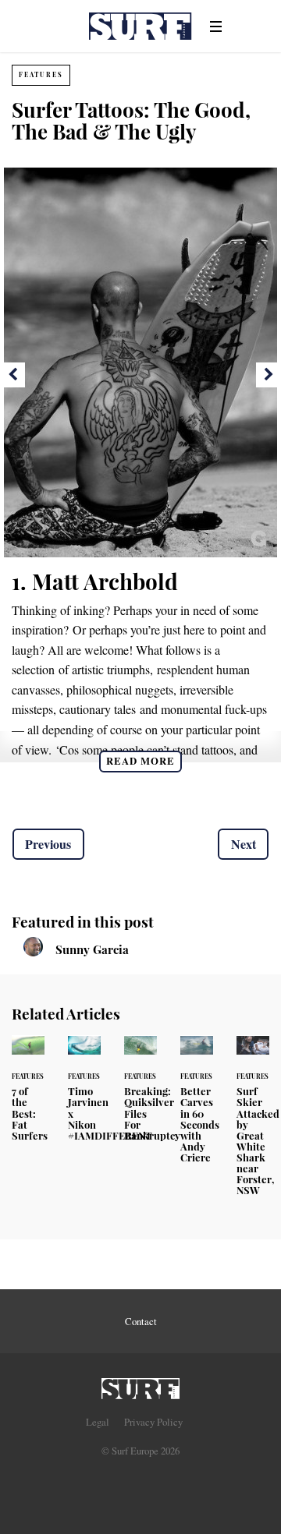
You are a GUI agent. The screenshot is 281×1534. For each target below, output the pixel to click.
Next (243, 844)
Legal (97, 1422)
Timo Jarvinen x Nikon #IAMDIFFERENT (84, 1097)
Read (140, 761)
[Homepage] (140, 1384)
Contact (141, 1321)
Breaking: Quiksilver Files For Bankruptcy (140, 1097)
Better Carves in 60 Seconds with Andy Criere (196, 1108)
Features (41, 74)
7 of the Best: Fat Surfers (28, 1097)
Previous (48, 844)
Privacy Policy (153, 1422)
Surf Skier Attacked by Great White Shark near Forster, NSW (253, 1125)
